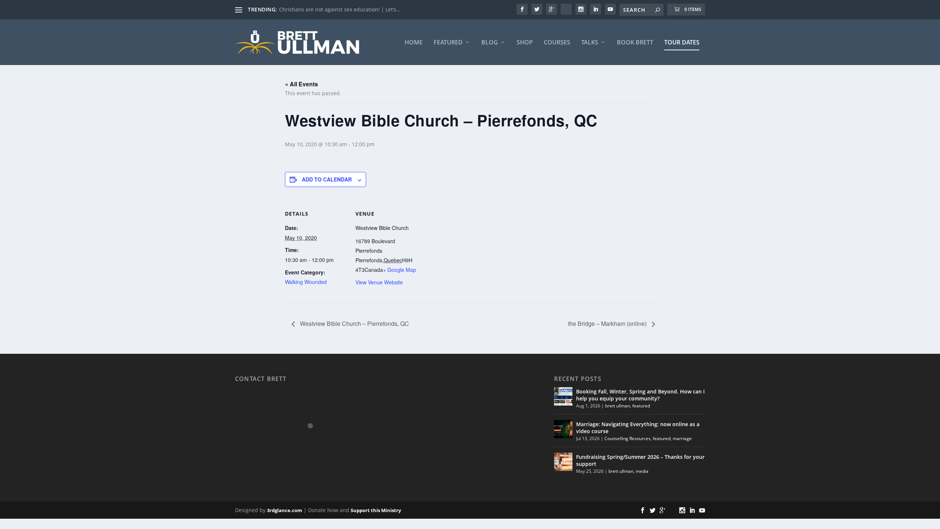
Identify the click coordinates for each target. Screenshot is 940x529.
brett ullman (617, 406)
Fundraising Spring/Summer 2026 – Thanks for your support (640, 460)
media (642, 471)
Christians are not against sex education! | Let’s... (340, 9)
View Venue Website (379, 282)
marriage (682, 438)
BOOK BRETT (635, 42)
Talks (589, 42)
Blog (489, 42)
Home (414, 42)
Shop (525, 42)
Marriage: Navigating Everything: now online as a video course (637, 427)
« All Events (301, 84)
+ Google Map (399, 269)
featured (641, 406)
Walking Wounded (306, 281)
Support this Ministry (376, 510)
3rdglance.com (284, 510)
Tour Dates (681, 42)
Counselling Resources (627, 438)
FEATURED (448, 42)
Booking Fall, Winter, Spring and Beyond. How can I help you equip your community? (640, 395)
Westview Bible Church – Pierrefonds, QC (354, 323)
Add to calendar (327, 179)
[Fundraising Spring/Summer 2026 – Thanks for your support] (563, 462)
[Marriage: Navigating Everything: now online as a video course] (563, 429)
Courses (557, 42)
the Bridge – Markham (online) (608, 323)
